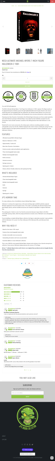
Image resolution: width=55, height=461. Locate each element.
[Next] (52, 26)
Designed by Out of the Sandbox (27, 457)
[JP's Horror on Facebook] (25, 444)
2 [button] (26, 370)
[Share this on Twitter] (21, 263)
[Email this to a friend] (32, 263)
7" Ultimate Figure (10, 258)
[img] (11, 308)
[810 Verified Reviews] (27, 279)
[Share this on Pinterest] (29, 263)
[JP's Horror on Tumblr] (30, 444)
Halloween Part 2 (18, 258)
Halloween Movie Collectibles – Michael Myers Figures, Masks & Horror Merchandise (31, 253)
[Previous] (3, 26)
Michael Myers (26, 258)
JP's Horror (18, 457)
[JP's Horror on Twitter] (32, 444)
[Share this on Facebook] (25, 263)
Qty (3, 75)
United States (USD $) (27, 454)
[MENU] (0, 1)
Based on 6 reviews (8, 289)
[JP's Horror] (27, 1)
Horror (6, 256)
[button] (5, 68)
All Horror (11, 253)
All (7, 253)
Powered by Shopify (38, 457)
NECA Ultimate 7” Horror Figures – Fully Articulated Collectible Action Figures (19, 255)
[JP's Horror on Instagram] (27, 444)
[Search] (48, 1)
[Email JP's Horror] (22, 444)
